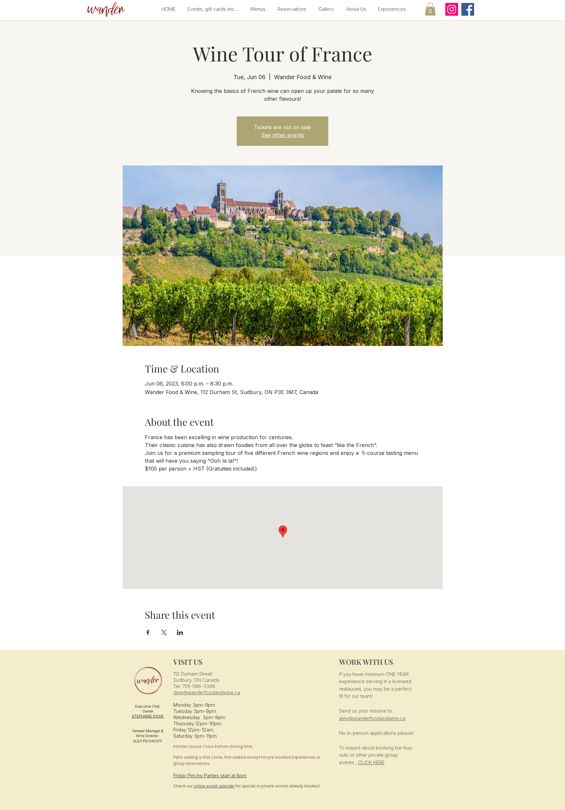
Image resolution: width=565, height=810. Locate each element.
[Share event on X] (164, 632)
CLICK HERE (371, 762)
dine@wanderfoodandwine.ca (206, 692)
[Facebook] (467, 9)
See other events (282, 135)
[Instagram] (451, 9)
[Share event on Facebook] (148, 632)
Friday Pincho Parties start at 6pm (210, 775)
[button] (105, 10)
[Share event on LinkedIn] (180, 632)
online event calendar (214, 786)
